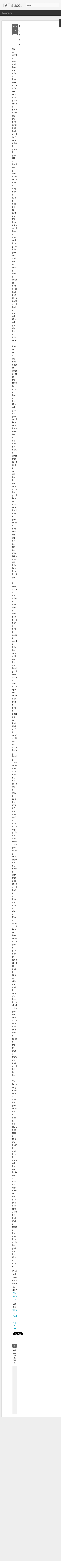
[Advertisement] (34, 72)
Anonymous (15, 1296)
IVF (14, 1328)
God (15, 1316)
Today (19, 34)
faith (15, 1309)
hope (14, 1324)
